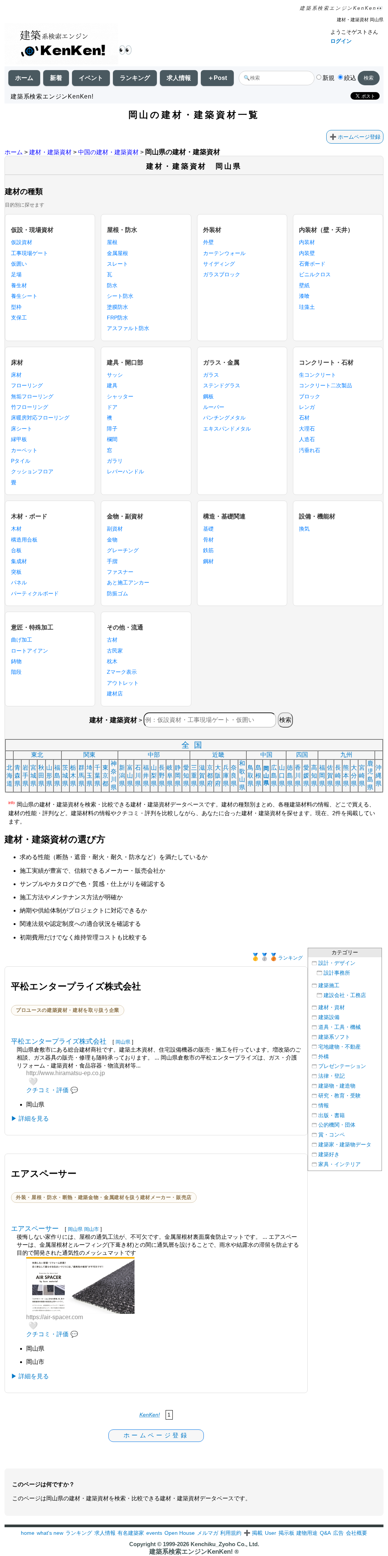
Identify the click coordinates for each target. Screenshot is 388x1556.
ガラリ (115, 461)
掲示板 (286, 1533)
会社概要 (356, 1533)
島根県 (258, 775)
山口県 (282, 775)
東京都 (105, 775)
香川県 (298, 775)
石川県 (138, 775)
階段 (16, 672)
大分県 (354, 775)
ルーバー (213, 407)
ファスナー (120, 572)
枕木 (112, 661)
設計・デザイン (336, 963)
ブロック (309, 396)
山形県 (49, 775)
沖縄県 (378, 775)
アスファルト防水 (128, 328)
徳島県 (290, 775)
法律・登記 (331, 1076)
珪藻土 (307, 307)
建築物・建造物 (336, 1086)
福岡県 (322, 775)
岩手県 (25, 775)
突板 (16, 572)
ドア (112, 407)
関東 (89, 754)
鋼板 (208, 396)
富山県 (130, 775)
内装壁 (307, 253)
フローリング (27, 385)
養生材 (19, 285)
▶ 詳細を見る (30, 1118)
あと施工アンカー (128, 582)
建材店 (115, 693)
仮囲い (19, 264)
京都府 (210, 775)
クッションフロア (32, 471)
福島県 (57, 775)
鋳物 (16, 661)
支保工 (19, 318)
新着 (56, 78)
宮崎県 (362, 775)
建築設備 (329, 1017)
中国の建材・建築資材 (108, 152)
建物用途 (307, 1533)
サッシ (115, 375)
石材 (304, 418)
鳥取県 (250, 775)
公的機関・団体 (336, 1125)
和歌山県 (242, 775)
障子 (112, 429)
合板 (16, 550)
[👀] (61, 44)
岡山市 (91, 1229)
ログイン (341, 41)
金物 (112, 540)
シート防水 (120, 296)
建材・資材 (331, 1007)
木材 (16, 529)
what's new (50, 1533)
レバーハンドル (125, 471)
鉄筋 (208, 550)
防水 (112, 285)
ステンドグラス (221, 385)
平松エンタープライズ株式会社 (58, 1041)
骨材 (208, 540)
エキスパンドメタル (227, 429)
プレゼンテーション (342, 1066)
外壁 (208, 242)
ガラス (211, 375)
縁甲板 (19, 439)
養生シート (24, 296)
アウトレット (123, 683)
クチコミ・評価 (47, 1090)
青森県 (17, 775)
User (270, 1533)
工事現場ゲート (29, 253)
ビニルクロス (315, 274)
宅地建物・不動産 (339, 1047)
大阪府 (218, 775)
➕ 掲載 (253, 1533)
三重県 (194, 775)
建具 (112, 385)
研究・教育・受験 (339, 1096)
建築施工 (329, 985)
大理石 (307, 429)
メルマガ (207, 1533)
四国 (302, 754)
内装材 (307, 242)
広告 (338, 1533)
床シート (21, 429)
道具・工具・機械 (339, 1027)
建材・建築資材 (50, 152)
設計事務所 (337, 973)
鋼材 (208, 561)
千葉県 (97, 775)
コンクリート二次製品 (325, 385)
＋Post (217, 78)
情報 (323, 1105)
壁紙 (304, 285)
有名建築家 (130, 1533)
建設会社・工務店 (345, 995)
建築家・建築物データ (344, 1144)
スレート (117, 264)
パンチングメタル (224, 418)
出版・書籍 (331, 1115)
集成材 (19, 561)
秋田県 (41, 775)
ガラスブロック (221, 274)
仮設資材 (21, 242)
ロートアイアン (29, 651)
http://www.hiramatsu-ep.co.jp (65, 1073)
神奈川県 (114, 775)
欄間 (112, 439)
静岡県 (178, 775)
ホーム (24, 78)
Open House (179, 1533)
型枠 (16, 307)
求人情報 (179, 78)
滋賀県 (202, 775)
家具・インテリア (339, 1164)
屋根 (112, 242)
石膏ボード (312, 264)
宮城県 (33, 775)
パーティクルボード (35, 593)
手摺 (112, 561)
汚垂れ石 (309, 450)
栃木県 (73, 775)
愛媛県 (306, 775)
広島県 (274, 775)
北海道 (9, 775)
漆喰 (304, 296)
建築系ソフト (334, 1037)
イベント (91, 78)
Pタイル (20, 461)
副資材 (115, 529)
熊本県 (346, 775)
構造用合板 (24, 540)
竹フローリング (29, 407)
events (154, 1533)
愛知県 (186, 775)
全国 (194, 744)
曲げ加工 (21, 640)
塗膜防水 (117, 307)
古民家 (115, 651)
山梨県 (154, 775)
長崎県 (338, 775)
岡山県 (266, 775)
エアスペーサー (35, 1228)
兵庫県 (226, 775)
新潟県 (122, 775)
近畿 (218, 754)
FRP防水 (117, 318)
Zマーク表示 (122, 672)
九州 (346, 754)
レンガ (307, 407)
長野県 (162, 775)
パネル (19, 582)
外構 (323, 1057)
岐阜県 (170, 775)
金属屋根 (117, 253)
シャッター (120, 396)
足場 (16, 274)
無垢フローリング (32, 396)
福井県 (146, 775)
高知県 (314, 775)
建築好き (329, 1154)
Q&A (325, 1533)
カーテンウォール (224, 253)
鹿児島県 (370, 775)
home (27, 1533)
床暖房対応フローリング (40, 418)
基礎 (208, 529)
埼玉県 (89, 775)
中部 (154, 754)
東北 (37, 754)
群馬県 (81, 775)
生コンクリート (317, 375)
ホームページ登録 (359, 137)
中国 (266, 754)
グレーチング (123, 550)
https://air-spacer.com (54, 1317)
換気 (304, 529)
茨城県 (65, 775)
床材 (16, 375)
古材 (112, 640)
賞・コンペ (331, 1135)
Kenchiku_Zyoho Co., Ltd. (225, 1544)
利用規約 (230, 1533)
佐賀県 (330, 775)
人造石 (307, 439)
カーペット (24, 450)
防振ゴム (117, 593)
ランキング (135, 78)
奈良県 (234, 775)
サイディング (219, 264)
